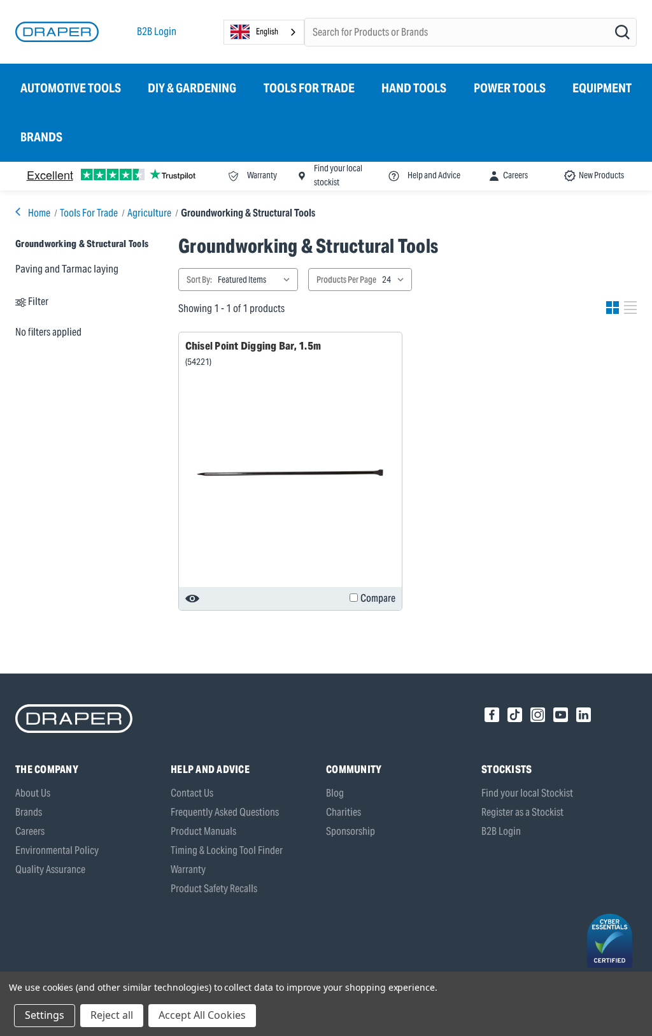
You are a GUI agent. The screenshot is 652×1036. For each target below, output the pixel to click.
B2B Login (156, 31)
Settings (44, 1015)
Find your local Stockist (527, 793)
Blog (335, 793)
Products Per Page (346, 279)
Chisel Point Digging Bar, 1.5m (253, 346)
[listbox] (256, 279)
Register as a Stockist (522, 812)
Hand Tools (413, 88)
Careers (30, 831)
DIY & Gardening (192, 88)
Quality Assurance (50, 869)
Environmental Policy (57, 850)
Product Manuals (203, 831)
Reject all (111, 1015)
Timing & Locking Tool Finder (227, 850)
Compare (377, 598)
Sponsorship (350, 831)
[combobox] (263, 32)
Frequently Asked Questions (225, 812)
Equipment (602, 88)
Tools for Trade (309, 88)
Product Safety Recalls (214, 888)
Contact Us (192, 793)
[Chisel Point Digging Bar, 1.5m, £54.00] (290, 472)
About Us (32, 793)
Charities (343, 812)
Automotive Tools (70, 88)
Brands (41, 137)
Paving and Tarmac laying (66, 269)
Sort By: (199, 279)
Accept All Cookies (202, 1015)
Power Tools (510, 88)
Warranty (188, 869)
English (267, 31)
